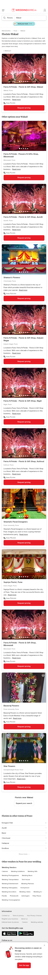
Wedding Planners (27, 884)
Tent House (26, 880)
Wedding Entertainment (10, 884)
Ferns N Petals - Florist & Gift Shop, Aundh (23, 217)
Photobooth (14, 896)
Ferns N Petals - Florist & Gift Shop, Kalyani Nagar (23, 339)
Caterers (5, 871)
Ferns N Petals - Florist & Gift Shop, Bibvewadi (20, 644)
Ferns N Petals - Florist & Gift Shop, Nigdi (23, 401)
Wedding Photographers (10, 875)
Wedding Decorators (9, 892)
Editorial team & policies (10, 922)
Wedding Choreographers (11, 900)
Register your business (10, 919)
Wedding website (37, 922)
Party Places (37, 896)
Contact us (5, 916)
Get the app (24, 965)
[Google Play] (26, 935)
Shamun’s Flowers (12, 277)
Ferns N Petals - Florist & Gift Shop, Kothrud (24, 461)
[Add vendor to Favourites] (43, 57)
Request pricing (24, 108)
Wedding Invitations (18, 871)
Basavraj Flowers (11, 705)
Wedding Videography (9, 888)
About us (24, 919)
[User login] (45, 10)
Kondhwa (5, 848)
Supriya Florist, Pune (13, 582)
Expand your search (24, 803)
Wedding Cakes (24, 892)
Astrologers (25, 896)
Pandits (4, 896)
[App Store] (9, 935)
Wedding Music (27, 875)
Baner (4, 833)
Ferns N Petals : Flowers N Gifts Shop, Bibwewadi (21, 155)
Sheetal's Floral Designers (16, 522)
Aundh (4, 828)
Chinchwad (6, 838)
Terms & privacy (18, 916)
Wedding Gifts (32, 871)
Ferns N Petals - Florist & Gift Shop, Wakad (23, 87)
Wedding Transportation (10, 880)
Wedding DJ (37, 892)
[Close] (44, 945)
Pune (16, 31)
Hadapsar (5, 843)
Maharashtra (6, 31)
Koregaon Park (7, 823)
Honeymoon (24, 888)
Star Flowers (9, 766)
